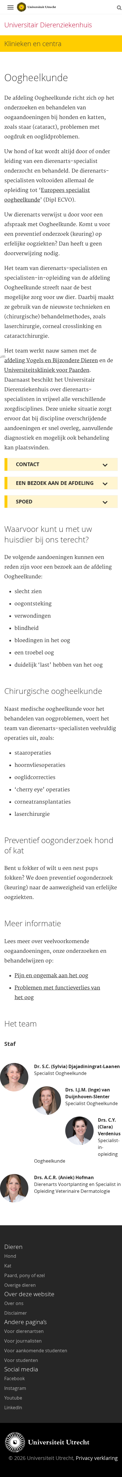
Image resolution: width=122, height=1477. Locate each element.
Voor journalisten (23, 1341)
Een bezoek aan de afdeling (55, 483)
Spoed (24, 501)
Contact (27, 464)
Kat (7, 1266)
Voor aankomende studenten (35, 1350)
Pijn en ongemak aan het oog (51, 975)
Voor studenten (21, 1360)
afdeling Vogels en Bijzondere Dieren (51, 360)
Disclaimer (15, 1313)
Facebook (14, 1378)
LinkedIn (13, 1407)
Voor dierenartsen (24, 1331)
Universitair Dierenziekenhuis (48, 24)
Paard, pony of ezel (24, 1275)
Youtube (13, 1398)
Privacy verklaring (97, 1458)
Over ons (14, 1303)
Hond (10, 1256)
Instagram (15, 1388)
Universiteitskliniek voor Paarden (46, 370)
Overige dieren (20, 1285)
